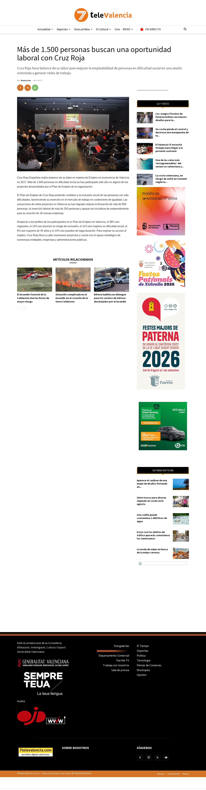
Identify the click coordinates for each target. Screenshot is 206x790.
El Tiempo (143, 646)
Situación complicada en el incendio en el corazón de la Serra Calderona (72, 298)
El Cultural (102, 29)
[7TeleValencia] (103, 15)
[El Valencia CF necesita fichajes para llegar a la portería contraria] (145, 148)
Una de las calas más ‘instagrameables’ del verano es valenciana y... (169, 163)
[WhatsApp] (35, 88)
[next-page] (24, 308)
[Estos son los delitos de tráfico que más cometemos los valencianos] (181, 536)
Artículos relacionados (73, 259)
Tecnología (143, 660)
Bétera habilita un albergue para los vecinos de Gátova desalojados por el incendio (110, 298)
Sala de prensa (120, 670)
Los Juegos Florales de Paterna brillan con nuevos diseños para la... (171, 117)
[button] (185, 29)
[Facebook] (20, 88)
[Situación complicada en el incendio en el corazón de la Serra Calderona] (73, 280)
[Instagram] (148, 757)
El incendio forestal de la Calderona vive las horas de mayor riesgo (33, 298)
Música (186, 773)
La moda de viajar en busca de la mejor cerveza (152, 551)
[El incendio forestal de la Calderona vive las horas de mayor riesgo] (34, 280)
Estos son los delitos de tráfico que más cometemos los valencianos (153, 535)
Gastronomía (174, 773)
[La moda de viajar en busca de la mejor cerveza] (181, 553)
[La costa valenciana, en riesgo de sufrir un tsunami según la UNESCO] (145, 179)
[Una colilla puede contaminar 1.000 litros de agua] (181, 518)
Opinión (141, 675)
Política (141, 655)
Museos (160, 773)
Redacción (26, 80)
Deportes (62, 29)
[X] (27, 88)
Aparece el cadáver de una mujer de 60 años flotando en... (152, 483)
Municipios (143, 670)
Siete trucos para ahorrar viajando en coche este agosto (151, 501)
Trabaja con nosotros (116, 665)
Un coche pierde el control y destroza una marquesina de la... (172, 132)
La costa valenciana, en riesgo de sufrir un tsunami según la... (171, 178)
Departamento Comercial (114, 655)
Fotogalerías (121, 646)
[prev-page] (19, 308)
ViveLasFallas (82, 29)
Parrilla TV (122, 660)
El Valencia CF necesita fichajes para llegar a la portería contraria (169, 148)
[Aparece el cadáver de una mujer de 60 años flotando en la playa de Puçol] (181, 484)
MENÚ (126, 29)
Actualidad (43, 29)
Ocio (117, 29)
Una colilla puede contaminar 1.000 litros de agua (152, 518)
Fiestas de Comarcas (149, 665)
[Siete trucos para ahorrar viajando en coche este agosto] (181, 501)
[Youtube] (166, 757)
